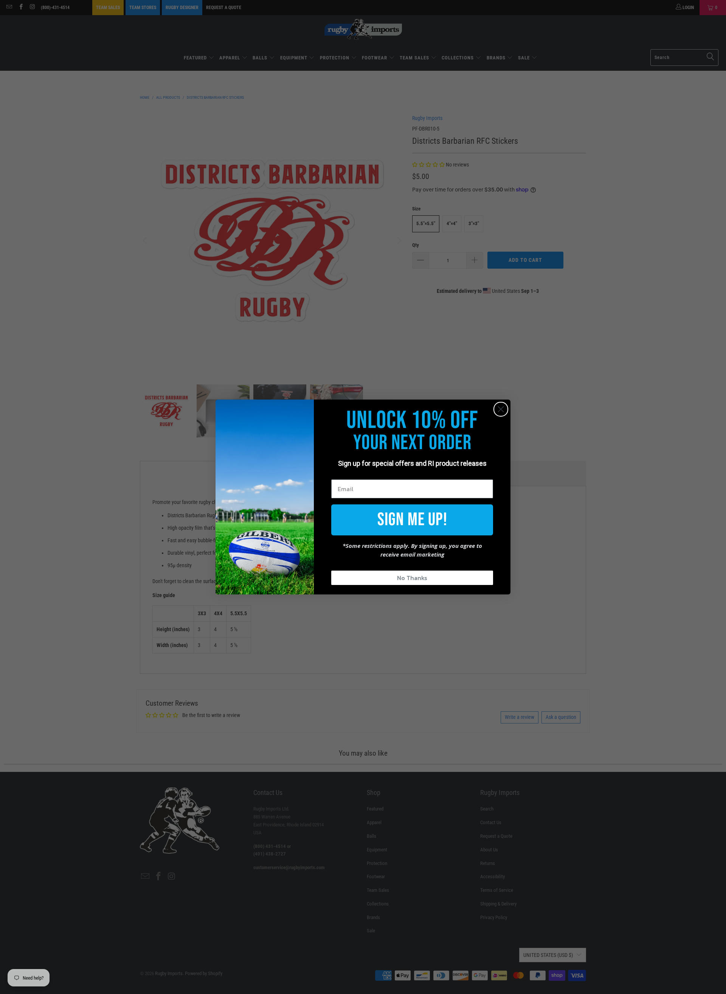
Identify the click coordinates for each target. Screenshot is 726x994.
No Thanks (412, 577)
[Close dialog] (500, 409)
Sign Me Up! (412, 519)
